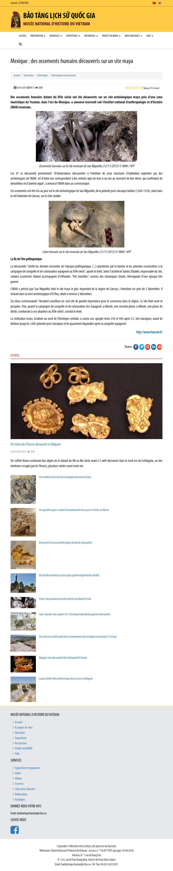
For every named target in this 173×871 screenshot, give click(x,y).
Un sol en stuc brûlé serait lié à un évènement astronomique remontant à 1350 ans (78, 636)
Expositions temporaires (27, 768)
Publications (21, 794)
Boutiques (20, 799)
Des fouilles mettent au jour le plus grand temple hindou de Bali (69, 575)
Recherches (90, 36)
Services (19, 784)
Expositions (72, 36)
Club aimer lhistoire (25, 789)
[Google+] (147, 347)
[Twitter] (141, 347)
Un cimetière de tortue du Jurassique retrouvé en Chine (65, 477)
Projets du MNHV (110, 36)
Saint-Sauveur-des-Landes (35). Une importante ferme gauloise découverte (74, 614)
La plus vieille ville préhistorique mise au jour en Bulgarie (66, 678)
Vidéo (18, 773)
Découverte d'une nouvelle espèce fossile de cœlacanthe (65, 542)
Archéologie (42, 75)
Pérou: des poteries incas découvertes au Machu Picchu (65, 599)
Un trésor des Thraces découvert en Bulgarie (36, 444)
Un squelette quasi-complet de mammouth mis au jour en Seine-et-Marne (74, 510)
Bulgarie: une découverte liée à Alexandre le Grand (63, 658)
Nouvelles (55, 36)
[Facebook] (135, 347)
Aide (148, 36)
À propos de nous (24, 727)
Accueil (22, 36)
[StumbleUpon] (159, 347)
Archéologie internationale (63, 75)
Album (18, 778)
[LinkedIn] (153, 347)
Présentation (36, 36)
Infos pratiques (132, 36)
